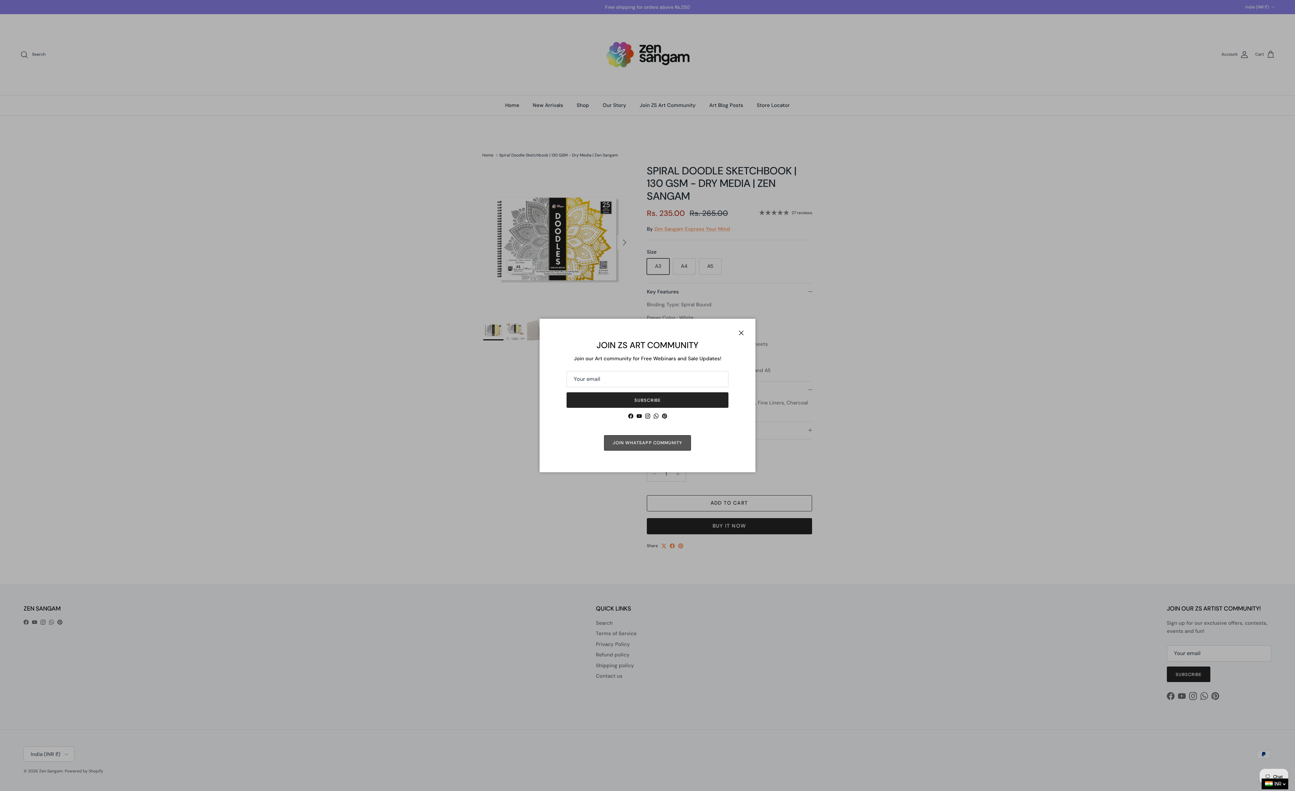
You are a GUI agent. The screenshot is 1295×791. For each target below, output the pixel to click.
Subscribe (647, 400)
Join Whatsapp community (647, 443)
